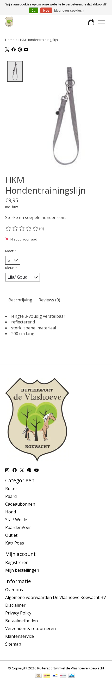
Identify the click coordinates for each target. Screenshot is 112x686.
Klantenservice (19, 636)
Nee (46, 10)
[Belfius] (63, 676)
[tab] (56, 342)
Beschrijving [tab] (20, 300)
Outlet (11, 535)
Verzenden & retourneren (30, 628)
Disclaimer (15, 605)
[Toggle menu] (101, 22)
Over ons (14, 589)
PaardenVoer (18, 527)
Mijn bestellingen (22, 570)
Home (10, 39)
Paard (11, 496)
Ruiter (11, 488)
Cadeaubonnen (20, 504)
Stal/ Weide (16, 519)
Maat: (11, 251)
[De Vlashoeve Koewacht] (9, 22)
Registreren (16, 562)
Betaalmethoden (21, 621)
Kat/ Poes (14, 543)
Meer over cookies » (69, 10)
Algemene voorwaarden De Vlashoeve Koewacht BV (55, 597)
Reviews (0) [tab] (49, 300)
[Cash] (38, 676)
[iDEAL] (46, 676)
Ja (33, 10)
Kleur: (11, 267)
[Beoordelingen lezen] (22, 228)
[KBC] (71, 676)
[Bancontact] (55, 676)
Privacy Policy (18, 613)
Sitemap (13, 644)
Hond (10, 512)
